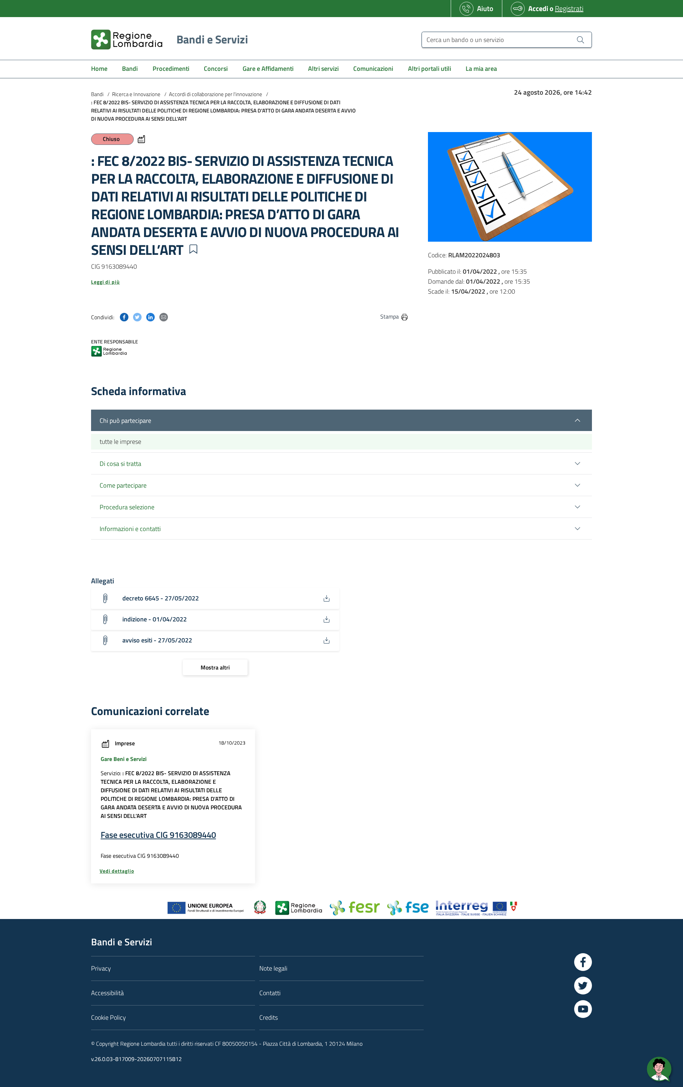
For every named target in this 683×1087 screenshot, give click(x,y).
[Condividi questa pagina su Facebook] (124, 316)
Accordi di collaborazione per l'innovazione (215, 94)
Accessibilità (107, 993)
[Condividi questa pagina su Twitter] (137, 316)
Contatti (270, 993)
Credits (268, 1017)
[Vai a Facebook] (583, 962)
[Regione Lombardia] (109, 352)
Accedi (538, 8)
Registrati (569, 8)
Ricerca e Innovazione (136, 94)
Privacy (101, 968)
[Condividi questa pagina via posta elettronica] (163, 316)
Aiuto (485, 8)
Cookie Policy (108, 1017)
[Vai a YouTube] (583, 1009)
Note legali (273, 968)
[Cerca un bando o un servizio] (581, 39)
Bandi (97, 94)
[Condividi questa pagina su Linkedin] (150, 316)
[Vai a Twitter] (583, 985)
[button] (193, 249)
